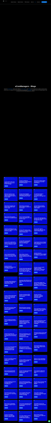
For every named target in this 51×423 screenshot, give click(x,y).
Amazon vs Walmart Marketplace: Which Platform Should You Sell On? (25, 181)
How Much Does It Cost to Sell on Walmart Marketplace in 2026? (40, 333)
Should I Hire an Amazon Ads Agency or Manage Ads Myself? (40, 382)
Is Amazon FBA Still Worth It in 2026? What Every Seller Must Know (25, 281)
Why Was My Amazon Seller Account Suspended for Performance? (10, 308)
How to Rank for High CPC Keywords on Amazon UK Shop (39, 371)
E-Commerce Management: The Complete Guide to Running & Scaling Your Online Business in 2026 (10, 348)
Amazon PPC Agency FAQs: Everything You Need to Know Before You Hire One (25, 231)
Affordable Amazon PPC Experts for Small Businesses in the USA (40, 404)
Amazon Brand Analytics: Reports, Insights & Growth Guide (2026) (39, 206)
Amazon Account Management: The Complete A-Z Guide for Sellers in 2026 (40, 254)
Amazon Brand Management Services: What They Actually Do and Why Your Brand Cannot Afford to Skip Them (25, 270)
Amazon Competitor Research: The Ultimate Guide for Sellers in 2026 (9, 415)
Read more (21, 234)
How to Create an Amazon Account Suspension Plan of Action (10, 320)
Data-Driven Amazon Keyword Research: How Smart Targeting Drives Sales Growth (25, 256)
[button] (16, 2)
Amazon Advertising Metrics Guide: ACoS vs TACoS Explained (10, 359)
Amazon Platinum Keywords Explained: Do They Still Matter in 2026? (25, 360)
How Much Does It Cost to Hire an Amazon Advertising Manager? (10, 393)
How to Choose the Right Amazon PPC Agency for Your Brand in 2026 (25, 217)
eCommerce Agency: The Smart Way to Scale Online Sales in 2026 (39, 346)
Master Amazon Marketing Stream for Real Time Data (39, 359)
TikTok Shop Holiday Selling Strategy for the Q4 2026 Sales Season (39, 181)
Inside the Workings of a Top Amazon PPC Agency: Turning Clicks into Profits (11, 229)
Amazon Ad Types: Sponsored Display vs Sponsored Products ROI (25, 371)
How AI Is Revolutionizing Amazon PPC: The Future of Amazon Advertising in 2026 (10, 255)
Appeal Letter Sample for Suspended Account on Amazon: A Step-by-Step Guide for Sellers (24, 322)
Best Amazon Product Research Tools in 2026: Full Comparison (39, 415)
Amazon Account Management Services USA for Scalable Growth (10, 267)
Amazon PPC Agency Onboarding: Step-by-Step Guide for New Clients (39, 229)
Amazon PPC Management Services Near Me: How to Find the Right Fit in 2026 (40, 219)
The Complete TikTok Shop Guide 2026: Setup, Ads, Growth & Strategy (24, 393)
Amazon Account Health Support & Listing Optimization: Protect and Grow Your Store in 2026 (39, 269)
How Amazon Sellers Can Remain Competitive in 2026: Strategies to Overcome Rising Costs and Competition (40, 284)
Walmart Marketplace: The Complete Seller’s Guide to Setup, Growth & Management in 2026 (25, 335)
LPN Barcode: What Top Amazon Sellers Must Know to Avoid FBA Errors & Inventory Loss (11, 335)
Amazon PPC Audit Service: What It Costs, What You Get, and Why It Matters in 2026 (10, 243)
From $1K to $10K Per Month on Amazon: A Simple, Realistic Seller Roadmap (25, 416)
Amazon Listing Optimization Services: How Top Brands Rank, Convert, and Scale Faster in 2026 (10, 297)
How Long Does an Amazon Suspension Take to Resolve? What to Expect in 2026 (40, 309)
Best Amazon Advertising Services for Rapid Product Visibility (10, 404)
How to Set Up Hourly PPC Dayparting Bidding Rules (10, 371)
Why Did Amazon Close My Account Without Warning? (25, 308)
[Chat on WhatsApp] (49, 421)
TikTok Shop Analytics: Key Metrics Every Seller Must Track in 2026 (10, 206)
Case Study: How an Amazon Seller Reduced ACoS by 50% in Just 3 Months (40, 243)
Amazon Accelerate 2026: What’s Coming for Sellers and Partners (24, 295)
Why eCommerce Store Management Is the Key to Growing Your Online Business (25, 347)
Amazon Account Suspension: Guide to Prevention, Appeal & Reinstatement (38, 296)
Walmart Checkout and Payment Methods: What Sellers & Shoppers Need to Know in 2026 (10, 195)
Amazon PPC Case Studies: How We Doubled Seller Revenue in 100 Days (24, 242)
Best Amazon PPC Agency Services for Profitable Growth (11, 217)
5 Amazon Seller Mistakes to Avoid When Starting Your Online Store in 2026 (10, 282)
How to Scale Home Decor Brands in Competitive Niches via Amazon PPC (25, 382)
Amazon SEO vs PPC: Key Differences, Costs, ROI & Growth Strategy (10, 182)
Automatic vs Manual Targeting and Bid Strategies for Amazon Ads (40, 393)
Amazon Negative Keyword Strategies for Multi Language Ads (10, 382)
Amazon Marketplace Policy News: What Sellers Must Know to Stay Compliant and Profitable (40, 322)
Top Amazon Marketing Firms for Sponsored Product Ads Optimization (25, 404)
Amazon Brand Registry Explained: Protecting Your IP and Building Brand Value (25, 194)
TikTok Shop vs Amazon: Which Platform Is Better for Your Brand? (25, 206)
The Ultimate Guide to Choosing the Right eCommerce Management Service (40, 195)
